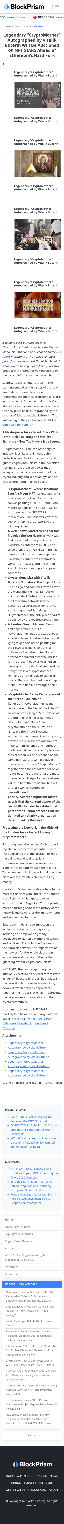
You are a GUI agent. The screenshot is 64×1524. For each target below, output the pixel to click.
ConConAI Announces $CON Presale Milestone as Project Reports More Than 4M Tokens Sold (31, 1404)
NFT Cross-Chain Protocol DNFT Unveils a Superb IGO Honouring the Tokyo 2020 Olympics (34, 1173)
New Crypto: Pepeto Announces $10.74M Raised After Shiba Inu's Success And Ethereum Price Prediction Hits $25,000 (29, 1296)
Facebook (25, 1023)
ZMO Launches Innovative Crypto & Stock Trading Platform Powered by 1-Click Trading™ (30, 1311)
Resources (11, 1267)
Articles (10, 1248)
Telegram (9, 1023)
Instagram (45, 1019)
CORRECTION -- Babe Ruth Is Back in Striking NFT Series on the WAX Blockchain (34, 1129)
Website (17, 1019)
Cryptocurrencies (32, 1475)
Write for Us (16, 1489)
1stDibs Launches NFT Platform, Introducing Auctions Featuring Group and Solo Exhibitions (31, 1186)
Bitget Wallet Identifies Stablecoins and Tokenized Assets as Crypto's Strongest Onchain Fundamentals (29, 1336)
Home (6, 26)
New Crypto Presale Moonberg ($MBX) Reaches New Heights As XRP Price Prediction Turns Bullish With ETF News (28, 1419)
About (53, 1489)
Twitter (30, 1019)
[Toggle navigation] (57, 6)
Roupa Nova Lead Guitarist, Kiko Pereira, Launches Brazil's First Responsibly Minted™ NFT (31, 1199)
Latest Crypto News (17, 1227)
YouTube (9, 1028)
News (54, 1475)
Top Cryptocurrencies (19, 1234)
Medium (40, 1023)
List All (32, 1435)
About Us (11, 1274)
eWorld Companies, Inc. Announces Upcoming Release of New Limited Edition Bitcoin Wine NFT (33, 1142)
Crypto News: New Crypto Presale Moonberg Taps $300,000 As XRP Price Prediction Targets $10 (31, 1390)
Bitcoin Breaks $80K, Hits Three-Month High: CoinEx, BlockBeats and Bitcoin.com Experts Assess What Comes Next (32, 1350)
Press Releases (23, 1482)
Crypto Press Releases (29, 26)
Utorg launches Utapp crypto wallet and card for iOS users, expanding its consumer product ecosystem (31, 1375)
